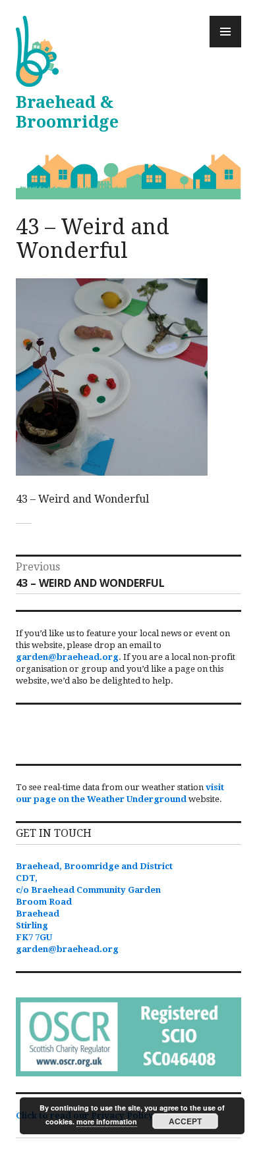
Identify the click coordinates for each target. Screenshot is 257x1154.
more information (106, 1121)
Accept (185, 1121)
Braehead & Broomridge (67, 112)
